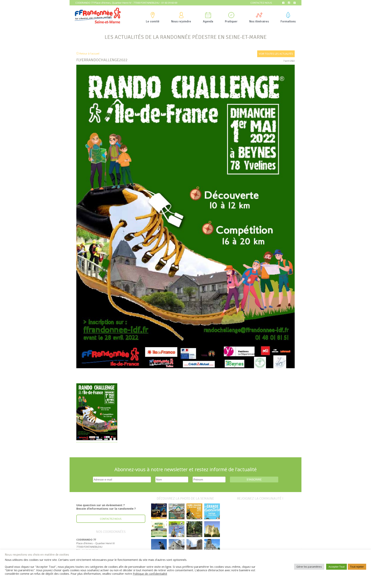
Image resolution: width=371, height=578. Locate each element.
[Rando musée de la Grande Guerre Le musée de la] (159, 529)
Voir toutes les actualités (276, 53)
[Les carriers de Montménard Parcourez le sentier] (177, 547)
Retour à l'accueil (89, 53)
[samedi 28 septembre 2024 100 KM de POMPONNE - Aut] (177, 511)
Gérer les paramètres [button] (309, 566)
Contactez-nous (261, 2)
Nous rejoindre (181, 21)
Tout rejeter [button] (357, 566)
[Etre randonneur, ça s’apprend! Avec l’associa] (194, 529)
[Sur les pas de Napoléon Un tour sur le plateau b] (159, 547)
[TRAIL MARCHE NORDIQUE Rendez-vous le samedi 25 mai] (177, 529)
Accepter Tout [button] (336, 566)
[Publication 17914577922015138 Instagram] (159, 511)
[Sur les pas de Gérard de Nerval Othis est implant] (212, 547)
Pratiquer (231, 21)
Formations (288, 21)
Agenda (208, 21)
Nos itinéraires (259, 21)
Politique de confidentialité (150, 573)
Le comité (152, 21)
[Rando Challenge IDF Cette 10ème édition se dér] (194, 511)
